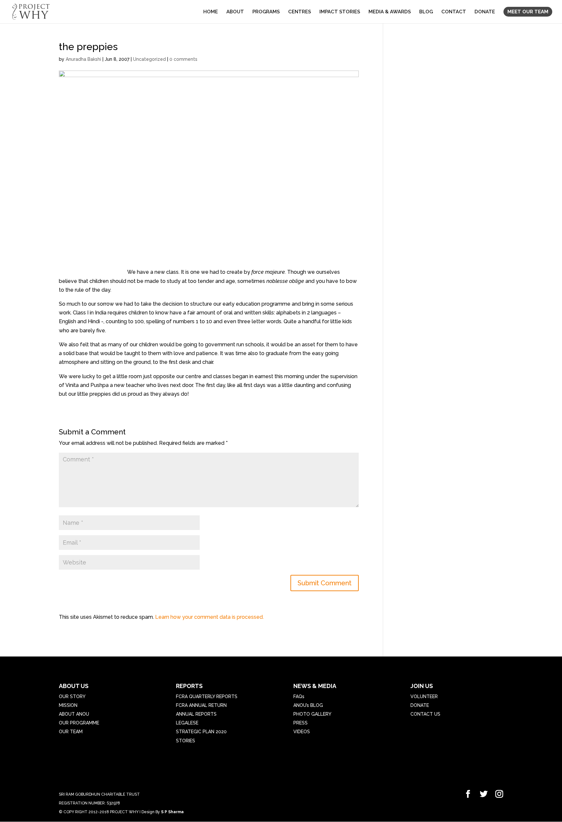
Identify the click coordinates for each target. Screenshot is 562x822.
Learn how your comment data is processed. (209, 617)
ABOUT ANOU (74, 714)
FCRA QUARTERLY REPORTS (206, 696)
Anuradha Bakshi (83, 59)
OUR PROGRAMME (79, 722)
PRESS (300, 722)
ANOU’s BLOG (308, 705)
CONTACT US (425, 714)
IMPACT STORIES (339, 12)
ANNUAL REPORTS (196, 714)
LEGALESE (187, 722)
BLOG (426, 12)
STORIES (185, 740)
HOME (210, 12)
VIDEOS (301, 731)
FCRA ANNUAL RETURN (201, 705)
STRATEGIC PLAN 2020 (201, 731)
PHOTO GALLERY (312, 714)
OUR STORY (72, 696)
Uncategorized (149, 59)
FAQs (298, 696)
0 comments (183, 59)
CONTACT (453, 12)
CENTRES (299, 12)
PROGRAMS (266, 12)
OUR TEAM (71, 731)
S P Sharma (172, 812)
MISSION (68, 705)
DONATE (485, 12)
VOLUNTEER (424, 696)
